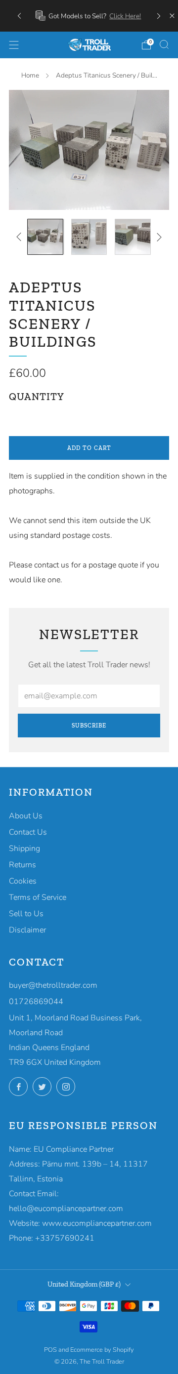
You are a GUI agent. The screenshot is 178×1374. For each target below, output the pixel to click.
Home (30, 75)
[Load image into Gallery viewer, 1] (45, 237)
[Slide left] (20, 237)
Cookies (23, 881)
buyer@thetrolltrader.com (53, 985)
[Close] (172, 16)
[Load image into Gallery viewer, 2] (89, 237)
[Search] (164, 44)
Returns (22, 864)
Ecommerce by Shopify (102, 1349)
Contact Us (28, 832)
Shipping (24, 848)
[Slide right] (157, 237)
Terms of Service (37, 897)
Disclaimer (27, 930)
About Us (26, 815)
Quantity (36, 397)
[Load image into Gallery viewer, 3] (133, 237)
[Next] (159, 15)
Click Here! (125, 16)
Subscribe (89, 725)
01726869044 (36, 1001)
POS (50, 1349)
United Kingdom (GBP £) (84, 1284)
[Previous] (19, 15)
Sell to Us (26, 913)
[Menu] (14, 45)
